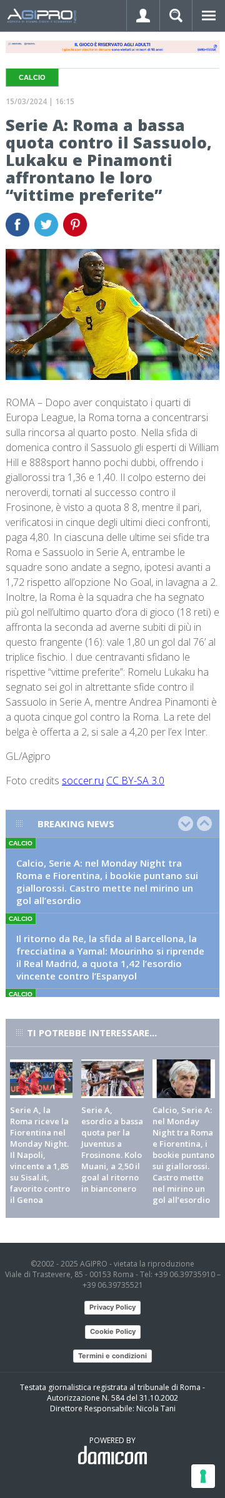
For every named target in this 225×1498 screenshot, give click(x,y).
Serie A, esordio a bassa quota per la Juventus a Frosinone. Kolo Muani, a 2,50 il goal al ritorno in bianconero (112, 1149)
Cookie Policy (113, 1331)
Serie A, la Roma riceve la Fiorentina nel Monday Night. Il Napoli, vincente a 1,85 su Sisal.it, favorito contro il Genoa (40, 1154)
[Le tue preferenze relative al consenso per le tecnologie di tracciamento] (203, 1476)
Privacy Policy (112, 1307)
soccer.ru (83, 780)
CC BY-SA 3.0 (135, 780)
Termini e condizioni (112, 1355)
